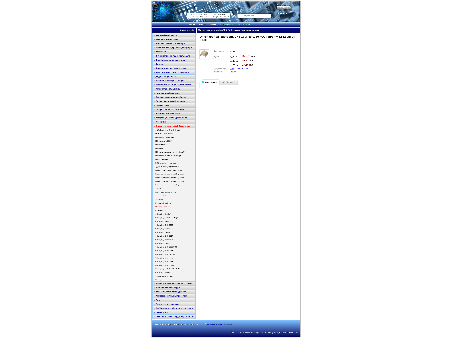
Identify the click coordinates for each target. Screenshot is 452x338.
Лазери (158, 188)
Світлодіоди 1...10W (163, 214)
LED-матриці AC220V (163, 141)
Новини (213, 24)
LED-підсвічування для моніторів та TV (170, 152)
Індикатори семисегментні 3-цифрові (169, 181)
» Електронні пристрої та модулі (169, 81)
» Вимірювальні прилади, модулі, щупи (172, 56)
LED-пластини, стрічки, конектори (168, 156)
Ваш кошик (282, 13)
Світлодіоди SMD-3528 (164, 240)
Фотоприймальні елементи (165, 280)
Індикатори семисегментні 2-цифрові (169, 177)
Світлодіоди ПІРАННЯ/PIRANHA (167, 269)
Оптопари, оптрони (162, 207)
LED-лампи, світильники (164, 137)
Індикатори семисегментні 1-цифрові (169, 174)
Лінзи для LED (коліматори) (166, 196)
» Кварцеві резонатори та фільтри (170, 97)
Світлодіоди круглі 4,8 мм (165, 254)
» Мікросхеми (160, 122)
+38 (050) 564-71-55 (199, 14)
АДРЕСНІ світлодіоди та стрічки (167, 167)
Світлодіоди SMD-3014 (164, 236)
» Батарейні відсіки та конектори (169, 44)
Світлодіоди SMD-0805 (164, 225)
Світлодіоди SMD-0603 (164, 221)
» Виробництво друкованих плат (169, 60)
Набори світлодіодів (163, 203)
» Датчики (158, 64)
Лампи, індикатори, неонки (165, 192)
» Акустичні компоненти (165, 35)
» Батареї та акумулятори (166, 39)
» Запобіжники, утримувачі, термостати (172, 85)
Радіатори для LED (162, 210)
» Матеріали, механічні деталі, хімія (170, 118)
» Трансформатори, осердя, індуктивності (174, 316)
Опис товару (211, 82)
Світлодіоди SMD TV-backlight (166, 218)
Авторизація (283, 8)
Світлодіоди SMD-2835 (164, 232)
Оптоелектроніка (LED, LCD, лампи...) (223, 30)
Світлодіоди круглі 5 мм (164, 258)
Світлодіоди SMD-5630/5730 (166, 247)
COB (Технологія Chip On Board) (167, 130)
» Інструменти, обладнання (167, 93)
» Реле (157, 300)
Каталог (202, 24)
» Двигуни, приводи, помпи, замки (170, 68)
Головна (191, 24)
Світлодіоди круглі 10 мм (164, 265)
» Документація (227, 24)
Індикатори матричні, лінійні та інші (168, 170)
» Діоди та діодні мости (165, 77)
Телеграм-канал (219, 14)
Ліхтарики (159, 199)
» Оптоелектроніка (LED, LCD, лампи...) (172, 126)
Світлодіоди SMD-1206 (164, 229)
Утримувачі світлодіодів (164, 276)
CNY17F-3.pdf (242, 69)
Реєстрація (280, 11)
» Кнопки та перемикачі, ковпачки (170, 101)
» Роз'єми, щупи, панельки (166, 304)
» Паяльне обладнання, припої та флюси (173, 284)
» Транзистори (161, 312)
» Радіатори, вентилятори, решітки (170, 292)
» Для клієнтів (244, 24)
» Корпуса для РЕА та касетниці (169, 110)
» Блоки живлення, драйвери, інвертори (173, 48)
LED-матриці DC (161, 145)
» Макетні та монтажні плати (167, 114)
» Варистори (160, 52)
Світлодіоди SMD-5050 (164, 243)
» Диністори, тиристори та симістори (171, 72)
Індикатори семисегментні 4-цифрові (169, 185)
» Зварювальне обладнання (167, 89)
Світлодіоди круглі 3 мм (164, 251)
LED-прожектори (161, 159)
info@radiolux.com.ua (221, 17)
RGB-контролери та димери (166, 163)
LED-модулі (159, 148)
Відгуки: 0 (230, 82)
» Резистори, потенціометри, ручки (170, 296)
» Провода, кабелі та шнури (167, 288)
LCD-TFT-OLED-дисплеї (164, 134)
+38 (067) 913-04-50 (199, 17)
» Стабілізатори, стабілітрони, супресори (173, 308)
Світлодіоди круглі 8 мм (164, 261)
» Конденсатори (161, 105)
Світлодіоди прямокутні (164, 272)
